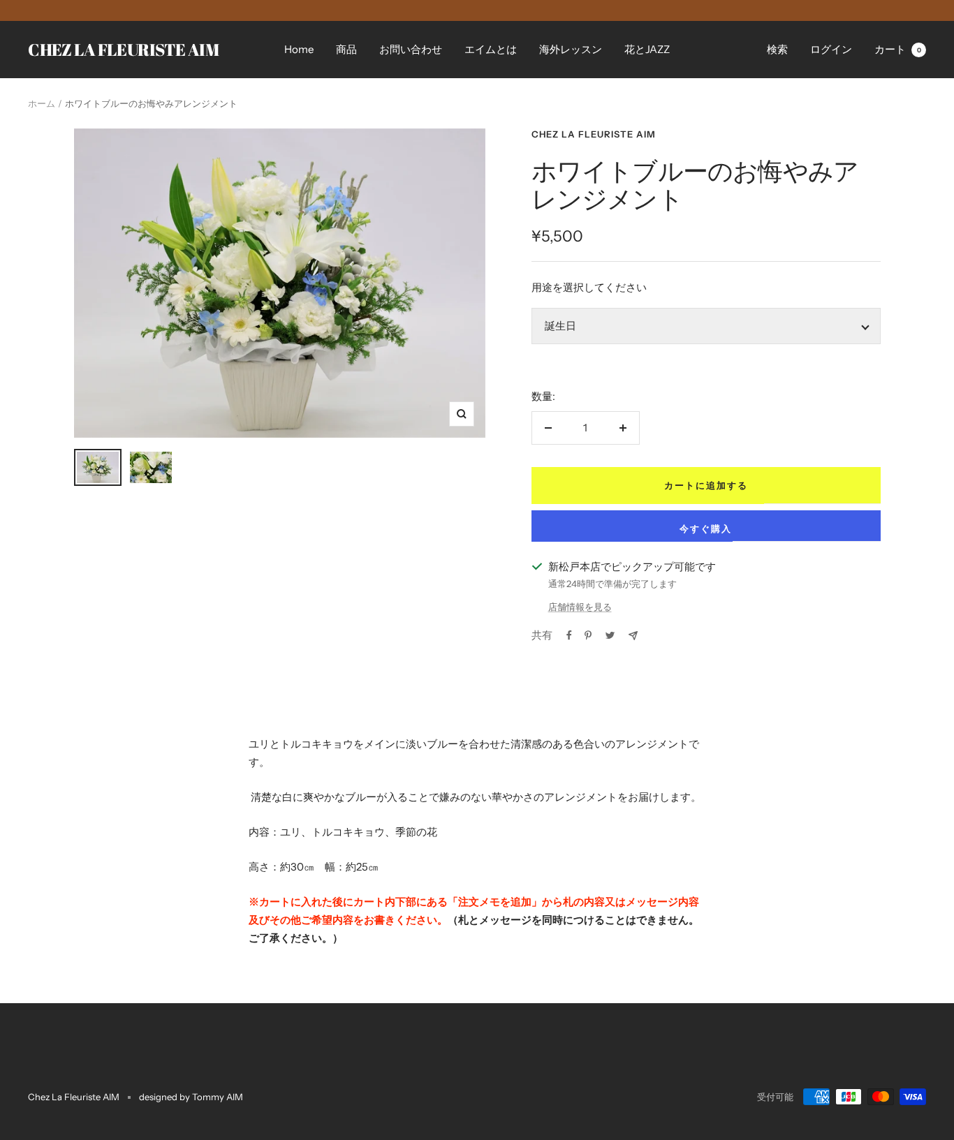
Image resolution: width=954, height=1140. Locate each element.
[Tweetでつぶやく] (610, 635)
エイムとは (490, 49)
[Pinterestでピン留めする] (588, 635)
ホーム (41, 103)
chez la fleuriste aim (593, 134)
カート (897, 49)
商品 (346, 49)
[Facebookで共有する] (569, 635)
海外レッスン (570, 49)
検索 (777, 49)
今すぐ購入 (706, 528)
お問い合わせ (410, 49)
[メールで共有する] (633, 635)
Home (299, 49)
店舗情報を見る (580, 606)
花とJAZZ (647, 49)
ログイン (831, 49)
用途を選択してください (589, 287)
